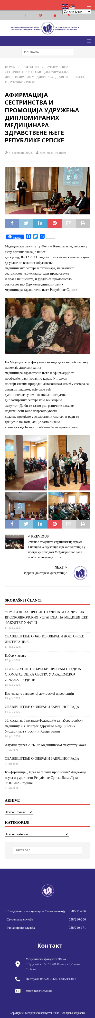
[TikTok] (69, 15)
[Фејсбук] (26, 15)
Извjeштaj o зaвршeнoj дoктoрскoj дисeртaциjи (39, 693)
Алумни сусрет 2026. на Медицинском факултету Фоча (45, 745)
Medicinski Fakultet (52, 153)
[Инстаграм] (40, 15)
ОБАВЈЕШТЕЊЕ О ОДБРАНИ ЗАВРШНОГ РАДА (42, 707)
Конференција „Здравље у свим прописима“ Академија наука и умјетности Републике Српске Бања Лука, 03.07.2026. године (45, 777)
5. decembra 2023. (21, 153)
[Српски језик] (72, 6)
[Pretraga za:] (47, 52)
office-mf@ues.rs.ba (39, 991)
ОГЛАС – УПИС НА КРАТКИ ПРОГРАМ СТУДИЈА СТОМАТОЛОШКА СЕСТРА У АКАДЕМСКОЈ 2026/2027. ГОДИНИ (43, 674)
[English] (65, 6)
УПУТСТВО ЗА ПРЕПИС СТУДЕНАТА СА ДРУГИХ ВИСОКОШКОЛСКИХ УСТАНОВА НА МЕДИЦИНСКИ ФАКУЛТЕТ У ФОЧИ (46, 617)
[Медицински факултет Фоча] (47, 33)
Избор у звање (15, 655)
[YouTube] (54, 15)
